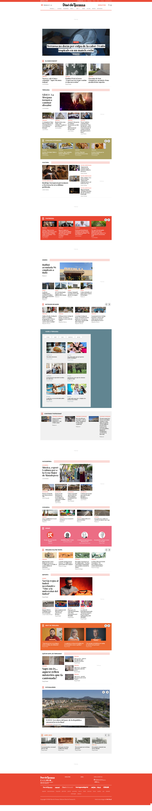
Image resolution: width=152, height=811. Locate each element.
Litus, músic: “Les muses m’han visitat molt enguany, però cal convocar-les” (86, 180)
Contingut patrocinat (57, 416)
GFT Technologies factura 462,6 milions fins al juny (60, 293)
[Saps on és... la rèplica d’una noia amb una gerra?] (69, 668)
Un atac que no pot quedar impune (50, 540)
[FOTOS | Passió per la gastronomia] (98, 146)
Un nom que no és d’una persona (82, 747)
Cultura (88, 8)
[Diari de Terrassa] (74, 5)
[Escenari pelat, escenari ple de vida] (48, 741)
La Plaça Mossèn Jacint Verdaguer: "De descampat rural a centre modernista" (98, 564)
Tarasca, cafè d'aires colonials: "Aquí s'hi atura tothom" (51, 80)
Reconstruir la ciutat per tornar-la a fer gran (101, 540)
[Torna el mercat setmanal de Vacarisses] (67, 513)
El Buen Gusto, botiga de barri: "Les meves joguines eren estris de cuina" (66, 318)
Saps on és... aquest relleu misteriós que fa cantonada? (52, 673)
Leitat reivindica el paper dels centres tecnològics (86, 293)
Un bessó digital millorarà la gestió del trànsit (83, 519)
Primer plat (49, 355)
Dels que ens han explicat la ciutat (63, 747)
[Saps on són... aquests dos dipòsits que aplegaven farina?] (69, 659)
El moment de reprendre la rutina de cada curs (55, 378)
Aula (85, 0)
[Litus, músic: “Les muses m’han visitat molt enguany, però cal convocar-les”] (74, 178)
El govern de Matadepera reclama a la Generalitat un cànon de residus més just (60, 497)
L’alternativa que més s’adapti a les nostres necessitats (76, 399)
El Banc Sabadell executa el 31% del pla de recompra (73, 293)
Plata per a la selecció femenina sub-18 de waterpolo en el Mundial (73, 612)
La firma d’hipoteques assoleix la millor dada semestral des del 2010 (48, 295)
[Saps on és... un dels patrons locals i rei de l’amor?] (69, 677)
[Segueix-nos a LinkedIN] (48, 780)
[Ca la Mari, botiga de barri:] (82, 310)
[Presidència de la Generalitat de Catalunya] (100, 780)
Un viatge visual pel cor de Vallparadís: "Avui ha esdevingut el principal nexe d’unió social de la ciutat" (82, 564)
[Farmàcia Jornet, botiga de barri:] (98, 310)
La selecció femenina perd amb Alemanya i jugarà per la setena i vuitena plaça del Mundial (86, 613)
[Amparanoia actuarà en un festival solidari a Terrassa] (74, 168)
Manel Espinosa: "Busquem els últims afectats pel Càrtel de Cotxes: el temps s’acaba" (65, 233)
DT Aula (69, 355)
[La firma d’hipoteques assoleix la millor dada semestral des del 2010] (48, 286)
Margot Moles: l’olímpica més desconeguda (46, 611)
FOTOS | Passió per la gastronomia (97, 152)
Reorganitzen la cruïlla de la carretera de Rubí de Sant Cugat (102, 519)
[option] (49, 150)
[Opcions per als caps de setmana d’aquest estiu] (77, 368)
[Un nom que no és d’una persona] (82, 741)
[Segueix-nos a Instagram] (43, 780)
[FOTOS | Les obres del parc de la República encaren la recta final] (76, 708)
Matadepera (66, 8)
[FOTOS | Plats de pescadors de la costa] (82, 146)
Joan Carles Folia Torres (84, 543)
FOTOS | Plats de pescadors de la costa (81, 152)
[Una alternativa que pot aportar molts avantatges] (77, 347)
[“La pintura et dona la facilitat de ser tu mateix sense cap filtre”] (74, 634)
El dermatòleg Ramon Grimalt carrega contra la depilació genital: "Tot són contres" (82, 232)
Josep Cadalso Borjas (47, 614)
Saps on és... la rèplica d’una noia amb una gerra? (80, 669)
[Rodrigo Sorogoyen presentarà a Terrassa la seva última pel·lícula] (55, 172)
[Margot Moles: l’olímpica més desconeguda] (48, 603)
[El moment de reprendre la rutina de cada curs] (56, 368)
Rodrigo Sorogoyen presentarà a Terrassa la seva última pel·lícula (55, 185)
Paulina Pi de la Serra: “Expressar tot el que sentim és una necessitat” (75, 80)
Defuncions (99, 8)
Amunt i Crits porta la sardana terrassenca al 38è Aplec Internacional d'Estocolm (73, 125)
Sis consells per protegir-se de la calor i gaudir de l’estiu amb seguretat (81, 421)
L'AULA (62, 337)
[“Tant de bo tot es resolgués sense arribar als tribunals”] (52, 634)
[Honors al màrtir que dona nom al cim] (48, 487)
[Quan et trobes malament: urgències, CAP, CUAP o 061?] (46, 419)
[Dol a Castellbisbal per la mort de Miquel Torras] (50, 513)
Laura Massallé (45, 498)
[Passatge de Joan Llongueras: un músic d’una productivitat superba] (99, 69)
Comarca (59, 8)
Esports (94, 8)
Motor (94, 0)
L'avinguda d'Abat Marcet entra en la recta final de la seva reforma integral (47, 125)
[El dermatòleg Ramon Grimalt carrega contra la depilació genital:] (82, 224)
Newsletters (102, 5)
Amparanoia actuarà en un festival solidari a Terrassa (86, 169)
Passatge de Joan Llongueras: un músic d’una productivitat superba (99, 80)
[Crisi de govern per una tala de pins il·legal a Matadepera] (86, 487)
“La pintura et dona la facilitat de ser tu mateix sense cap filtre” (74, 644)
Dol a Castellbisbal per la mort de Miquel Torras (49, 519)
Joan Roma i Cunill (67, 541)
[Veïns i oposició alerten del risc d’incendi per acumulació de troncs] (74, 487)
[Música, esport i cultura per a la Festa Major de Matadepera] (76, 473)
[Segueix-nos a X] (42, 780)
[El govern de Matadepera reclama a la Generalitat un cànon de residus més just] (61, 487)
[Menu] (42, 5)
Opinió (72, 8)
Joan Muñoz (76, 54)
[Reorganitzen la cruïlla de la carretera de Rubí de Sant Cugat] (102, 513)
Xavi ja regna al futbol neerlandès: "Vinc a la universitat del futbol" (50, 587)
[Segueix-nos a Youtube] (50, 780)
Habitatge (89, 0)
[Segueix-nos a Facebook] (40, 780)
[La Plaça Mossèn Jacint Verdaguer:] (98, 555)
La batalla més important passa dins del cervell (84, 540)
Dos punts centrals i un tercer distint (99, 747)
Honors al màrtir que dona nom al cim (47, 495)
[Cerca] (109, 5)
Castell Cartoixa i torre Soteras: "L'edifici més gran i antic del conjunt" (66, 563)
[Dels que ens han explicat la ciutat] (65, 741)
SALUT (55, 337)
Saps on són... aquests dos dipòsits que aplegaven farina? (80, 660)
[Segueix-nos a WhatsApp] (45, 780)
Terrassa (52, 8)
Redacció (61, 237)
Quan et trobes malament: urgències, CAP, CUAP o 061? (56, 420)
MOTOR (78, 337)
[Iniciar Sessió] (111, 5)
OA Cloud (109, 799)
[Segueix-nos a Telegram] (47, 780)
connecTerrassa (108, 0)
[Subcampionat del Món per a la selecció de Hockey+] (61, 603)
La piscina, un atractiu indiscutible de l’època (55, 399)
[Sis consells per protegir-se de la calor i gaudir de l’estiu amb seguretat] (70, 419)
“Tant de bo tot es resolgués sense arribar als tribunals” (50, 644)
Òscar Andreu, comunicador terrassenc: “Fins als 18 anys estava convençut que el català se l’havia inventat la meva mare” (86, 127)
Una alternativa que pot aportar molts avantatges (75, 357)
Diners (83, 8)
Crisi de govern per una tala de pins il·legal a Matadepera (86, 496)
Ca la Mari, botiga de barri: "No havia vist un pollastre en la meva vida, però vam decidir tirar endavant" (82, 318)
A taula (102, 0)
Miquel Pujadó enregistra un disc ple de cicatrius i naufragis (86, 192)
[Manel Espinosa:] (66, 224)
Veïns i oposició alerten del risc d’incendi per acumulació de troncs (72, 496)
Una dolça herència (51, 356)
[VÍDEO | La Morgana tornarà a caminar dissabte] (76, 101)
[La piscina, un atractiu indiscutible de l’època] (56, 389)
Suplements (80, 0)
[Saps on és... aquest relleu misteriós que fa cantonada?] (53, 660)
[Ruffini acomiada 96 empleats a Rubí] (76, 271)
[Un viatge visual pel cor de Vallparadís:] (82, 555)
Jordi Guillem (45, 84)
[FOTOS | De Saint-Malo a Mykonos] (49, 146)
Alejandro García (46, 323)
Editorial (50, 543)
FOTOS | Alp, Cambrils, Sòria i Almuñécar (65, 152)
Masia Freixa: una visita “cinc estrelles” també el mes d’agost (60, 124)
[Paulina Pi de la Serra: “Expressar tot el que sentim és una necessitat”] (76, 69)
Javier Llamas (45, 189)
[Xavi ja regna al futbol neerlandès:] (76, 586)
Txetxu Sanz (102, 543)
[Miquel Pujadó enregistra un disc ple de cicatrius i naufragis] (74, 191)
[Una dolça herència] (56, 347)
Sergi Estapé (68, 84)
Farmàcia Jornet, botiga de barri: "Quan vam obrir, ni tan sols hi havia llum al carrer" (98, 318)
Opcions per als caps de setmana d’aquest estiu (76, 378)
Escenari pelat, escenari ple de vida (48, 747)
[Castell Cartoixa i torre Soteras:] (66, 555)
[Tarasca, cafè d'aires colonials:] (52, 69)
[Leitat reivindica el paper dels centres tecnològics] (86, 286)
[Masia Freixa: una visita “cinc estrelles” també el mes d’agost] (61, 116)
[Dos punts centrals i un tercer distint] (99, 741)
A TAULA (48, 337)
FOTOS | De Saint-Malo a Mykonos (49, 152)
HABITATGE (70, 337)
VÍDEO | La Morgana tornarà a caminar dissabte (48, 99)
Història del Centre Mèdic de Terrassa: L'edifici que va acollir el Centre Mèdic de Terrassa (49, 564)
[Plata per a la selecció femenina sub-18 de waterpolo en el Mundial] (74, 603)
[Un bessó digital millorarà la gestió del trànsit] (84, 513)
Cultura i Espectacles (86, 165)
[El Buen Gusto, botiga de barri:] (66, 310)
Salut (98, 0)
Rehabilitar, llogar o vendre (67, 540)
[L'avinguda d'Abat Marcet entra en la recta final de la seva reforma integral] (48, 116)
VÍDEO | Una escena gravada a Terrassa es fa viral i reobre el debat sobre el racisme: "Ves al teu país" (49, 233)
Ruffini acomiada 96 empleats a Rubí (49, 268)
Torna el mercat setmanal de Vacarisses (66, 519)
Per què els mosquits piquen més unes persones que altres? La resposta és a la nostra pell (98, 233)
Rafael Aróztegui (62, 566)
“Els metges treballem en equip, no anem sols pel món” (95, 644)
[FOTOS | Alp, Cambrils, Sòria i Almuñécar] (66, 146)
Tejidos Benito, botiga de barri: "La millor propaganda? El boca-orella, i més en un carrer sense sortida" (49, 318)
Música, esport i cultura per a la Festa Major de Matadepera (50, 471)
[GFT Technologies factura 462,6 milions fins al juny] (61, 286)
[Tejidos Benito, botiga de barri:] (49, 310)
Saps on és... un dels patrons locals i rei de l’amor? (80, 678)
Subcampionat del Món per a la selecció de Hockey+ (60, 612)
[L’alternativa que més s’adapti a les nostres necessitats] (77, 389)
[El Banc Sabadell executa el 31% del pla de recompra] (74, 286)
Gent (78, 8)
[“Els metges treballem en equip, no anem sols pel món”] (96, 634)
